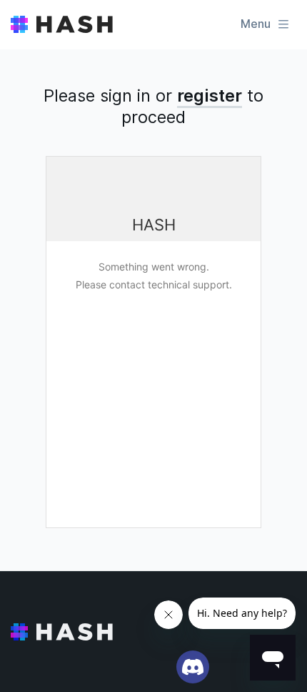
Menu (256, 23)
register (209, 95)
